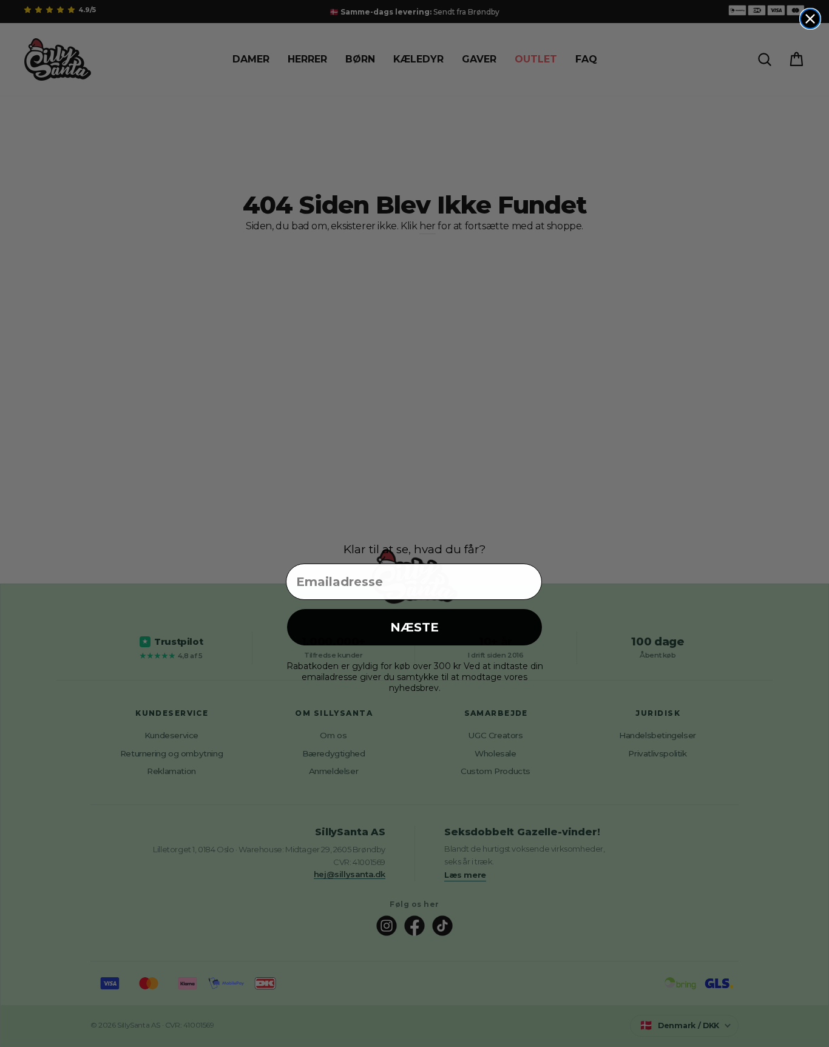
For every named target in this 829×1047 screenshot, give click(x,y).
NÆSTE (414, 627)
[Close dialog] (810, 19)
